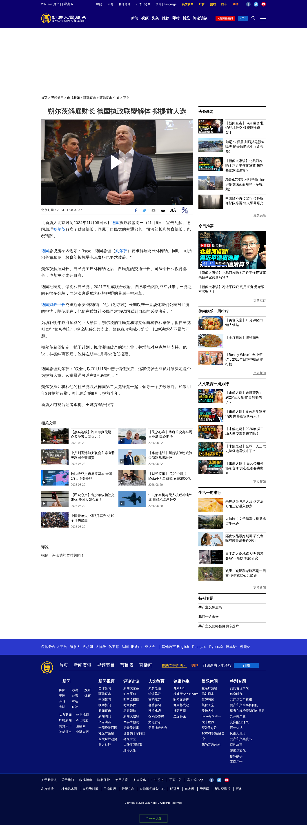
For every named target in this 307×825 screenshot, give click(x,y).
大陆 (62, 707)
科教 (75, 707)
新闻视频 (106, 681)
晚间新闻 (104, 705)
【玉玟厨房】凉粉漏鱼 (242, 337)
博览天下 (65, 726)
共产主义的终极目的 (244, 705)
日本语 (231, 647)
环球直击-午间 (110, 98)
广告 (202, 4)
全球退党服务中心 (152, 789)
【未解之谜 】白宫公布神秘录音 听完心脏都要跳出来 (244, 468)
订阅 (246, 665)
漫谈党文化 (238, 750)
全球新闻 (104, 688)
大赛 (110, 4)
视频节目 (57, 98)
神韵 (99, 4)
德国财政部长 (53, 304)
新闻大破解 (131, 716)
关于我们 (67, 780)
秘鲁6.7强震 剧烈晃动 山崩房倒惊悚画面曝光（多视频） (245, 184)
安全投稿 (139, 780)
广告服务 (157, 780)
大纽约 (61, 647)
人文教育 (156, 681)
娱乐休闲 (210, 681)
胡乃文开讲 (181, 699)
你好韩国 (208, 699)
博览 (186, 18)
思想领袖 (129, 710)
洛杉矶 (87, 647)
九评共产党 (238, 716)
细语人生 (129, 750)
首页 (44, 98)
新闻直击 (104, 710)
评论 (62, 701)
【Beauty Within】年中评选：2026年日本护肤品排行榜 (244, 359)
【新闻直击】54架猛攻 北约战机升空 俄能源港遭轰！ (244, 127)
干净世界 (110, 789)
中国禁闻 (104, 699)
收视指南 (85, 780)
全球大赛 (82, 732)
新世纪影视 (222, 789)
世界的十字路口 (134, 733)
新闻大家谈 (131, 688)
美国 (62, 695)
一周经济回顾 (107, 728)
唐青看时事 (131, 728)
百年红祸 (236, 728)
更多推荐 (259, 300)
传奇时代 (236, 694)
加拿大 (74, 647)
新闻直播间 (226, 18)
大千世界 (208, 722)
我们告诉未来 (208, 617)
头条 (155, 18)
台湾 (75, 695)
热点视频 (82, 714)
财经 (75, 701)
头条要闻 (65, 714)
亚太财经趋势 (107, 739)
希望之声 (128, 789)
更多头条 (259, 215)
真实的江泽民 (239, 722)
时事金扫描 (131, 699)
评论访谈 (200, 18)
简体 (147, 4)
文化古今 (154, 722)
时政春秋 (129, 705)
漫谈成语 (154, 710)
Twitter (256, 4)
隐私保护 (103, 780)
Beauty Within (211, 716)
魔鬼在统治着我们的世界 (247, 710)
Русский (216, 647)
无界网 (204, 789)
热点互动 (129, 694)
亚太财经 (104, 744)
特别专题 (206, 598)
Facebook (248, 4)
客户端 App (195, 780)
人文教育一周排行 (213, 384)
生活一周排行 (209, 492)
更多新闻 (259, 373)
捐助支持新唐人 (174, 665)
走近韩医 (179, 716)
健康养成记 (181, 705)
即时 (176, 18)
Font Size (173, 210)
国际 (62, 690)
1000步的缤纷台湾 (213, 736)
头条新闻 (206, 111)
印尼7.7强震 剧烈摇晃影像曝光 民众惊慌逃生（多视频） (245, 146)
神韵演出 (65, 732)
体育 (88, 695)
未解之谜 (154, 688)
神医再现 (179, 710)
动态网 (189, 789)
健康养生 (181, 681)
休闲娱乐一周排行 (213, 311)
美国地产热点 (157, 728)
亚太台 (150, 647)
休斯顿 (114, 647)
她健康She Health (185, 694)
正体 (139, 4)
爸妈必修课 (156, 716)
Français (199, 647)
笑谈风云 (154, 694)
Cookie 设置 (153, 818)
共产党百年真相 (241, 699)
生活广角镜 (209, 688)
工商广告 (236, 761)
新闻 (134, 18)
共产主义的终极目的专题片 (218, 626)
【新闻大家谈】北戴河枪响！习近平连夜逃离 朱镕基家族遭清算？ (244, 165)
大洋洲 (101, 647)
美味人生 (208, 710)
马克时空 (129, 739)
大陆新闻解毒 (132, 744)
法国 (125, 647)
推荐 (165, 18)
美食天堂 (208, 705)
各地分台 (124, 4)
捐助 (213, 4)
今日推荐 (206, 226)
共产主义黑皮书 (210, 607)
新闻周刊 (104, 716)
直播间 (146, 665)
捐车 (224, 4)
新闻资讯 (82, 665)
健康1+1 (179, 688)
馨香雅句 (154, 705)
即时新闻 (65, 720)
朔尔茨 (59, 229)
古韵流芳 (154, 699)
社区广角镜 (106, 733)
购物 (235, 4)
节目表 (127, 665)
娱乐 (88, 690)
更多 (239, 789)
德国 (115, 222)
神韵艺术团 (69, 789)
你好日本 (208, 694)
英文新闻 (188, 4)
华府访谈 (104, 722)
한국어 (245, 647)
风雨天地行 (238, 733)
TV (243, 18)
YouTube (263, 4)
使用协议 (121, 780)
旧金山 (136, 647)
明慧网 (175, 789)
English (183, 647)
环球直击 (89, 98)
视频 (145, 18)
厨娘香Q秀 (209, 728)
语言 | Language (166, 4)
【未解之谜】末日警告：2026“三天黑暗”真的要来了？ (244, 397)
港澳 (75, 690)
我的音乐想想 (211, 744)
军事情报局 (131, 722)
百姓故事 (236, 744)
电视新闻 (73, 98)
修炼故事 (236, 756)
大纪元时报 (90, 789)
